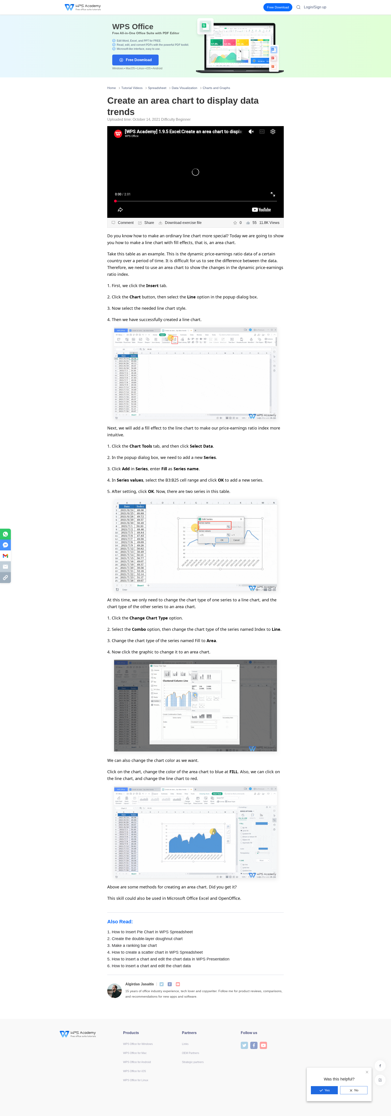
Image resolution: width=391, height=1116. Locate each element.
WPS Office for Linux (135, 1080)
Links (185, 1044)
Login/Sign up (315, 7)
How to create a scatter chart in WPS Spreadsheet (155, 952)
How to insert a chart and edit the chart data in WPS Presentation (168, 959)
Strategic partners (193, 1062)
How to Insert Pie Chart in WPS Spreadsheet (150, 932)
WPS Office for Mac (135, 1053)
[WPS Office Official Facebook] (170, 984)
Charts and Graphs (216, 88)
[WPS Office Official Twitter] (162, 984)
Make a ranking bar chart (132, 945)
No (356, 1090)
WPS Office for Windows (138, 1044)
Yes (327, 1090)
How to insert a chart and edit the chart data (149, 966)
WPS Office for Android (137, 1062)
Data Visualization (184, 88)
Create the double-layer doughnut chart (145, 938)
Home (111, 88)
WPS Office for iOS (134, 1071)
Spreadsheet (157, 88)
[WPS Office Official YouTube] (178, 984)
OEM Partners (190, 1053)
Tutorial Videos (132, 88)
